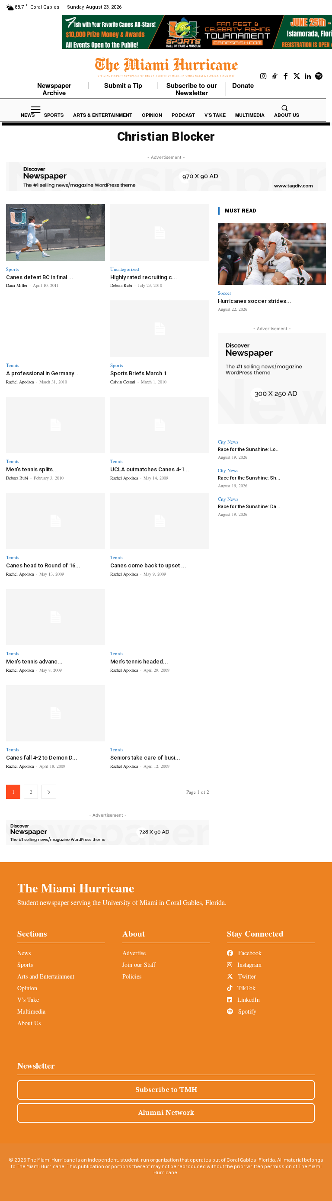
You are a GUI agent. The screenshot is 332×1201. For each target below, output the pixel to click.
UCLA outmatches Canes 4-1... (149, 469)
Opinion (27, 988)
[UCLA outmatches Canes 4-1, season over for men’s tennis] (159, 425)
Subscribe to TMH (166, 1090)
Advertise (134, 953)
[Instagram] (263, 76)
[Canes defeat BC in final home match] (55, 232)
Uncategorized (124, 269)
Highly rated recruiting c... (143, 277)
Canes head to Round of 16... (43, 565)
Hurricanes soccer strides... (254, 301)
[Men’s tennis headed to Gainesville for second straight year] (159, 617)
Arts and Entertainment (45, 976)
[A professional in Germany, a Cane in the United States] (55, 328)
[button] (284, 108)
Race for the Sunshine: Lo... (249, 449)
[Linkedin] (307, 76)
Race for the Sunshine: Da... (249, 506)
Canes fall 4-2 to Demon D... (41, 757)
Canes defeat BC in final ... (39, 277)
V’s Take (28, 999)
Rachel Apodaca (20, 382)
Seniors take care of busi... (145, 757)
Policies (131, 976)
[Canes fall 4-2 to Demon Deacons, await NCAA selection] (55, 713)
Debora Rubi (121, 285)
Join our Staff (138, 964)
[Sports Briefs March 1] (159, 328)
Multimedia (31, 1011)
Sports (12, 269)
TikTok (245, 988)
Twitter (246, 976)
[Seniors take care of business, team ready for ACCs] (159, 713)
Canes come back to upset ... (148, 565)
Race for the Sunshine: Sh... (249, 478)
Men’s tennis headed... (139, 661)
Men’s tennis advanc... (34, 661)
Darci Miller (16, 285)
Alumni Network (166, 1113)
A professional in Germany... (42, 373)
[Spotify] (319, 76)
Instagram (249, 964)
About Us (29, 1023)
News (24, 953)
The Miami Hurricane (75, 888)
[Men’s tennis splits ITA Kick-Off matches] (55, 425)
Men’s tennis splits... (32, 469)
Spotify (246, 1011)
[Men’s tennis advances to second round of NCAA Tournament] (55, 617)
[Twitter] (297, 76)
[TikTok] (275, 76)
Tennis (12, 365)
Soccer (224, 292)
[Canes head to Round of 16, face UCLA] (55, 521)
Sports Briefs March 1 (138, 373)
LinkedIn (248, 999)
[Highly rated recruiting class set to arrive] (159, 232)
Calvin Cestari (122, 382)
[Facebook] (285, 76)
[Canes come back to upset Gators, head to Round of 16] (159, 521)
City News (228, 441)
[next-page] (49, 792)
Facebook (249, 953)
